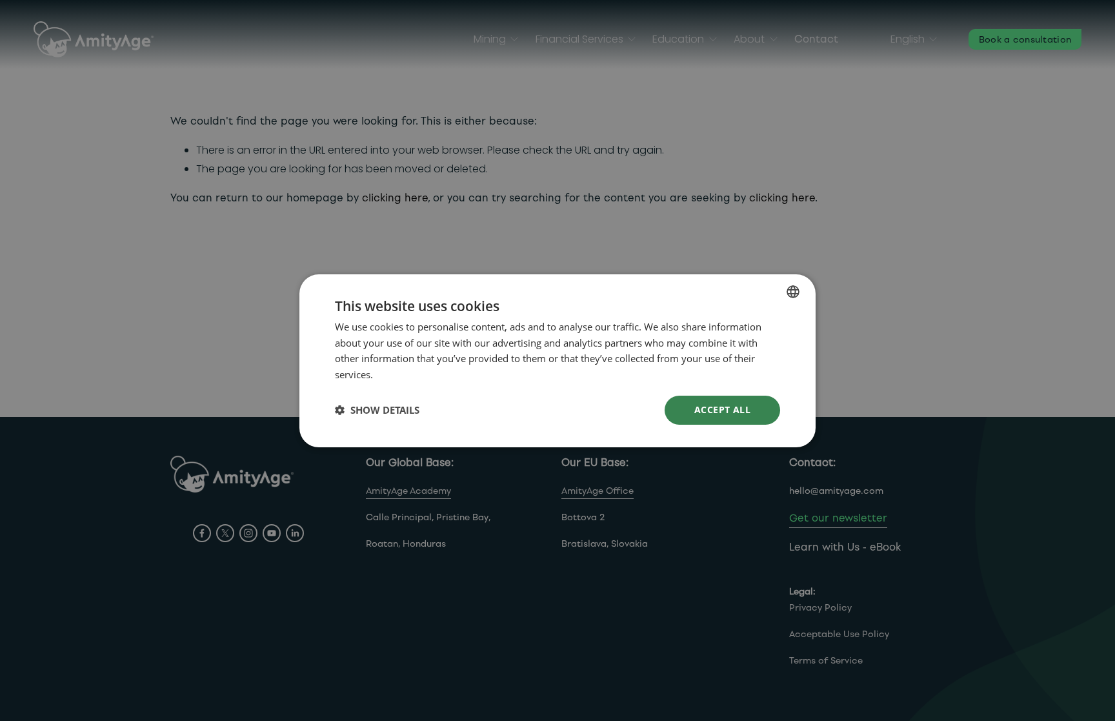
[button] (377, 410)
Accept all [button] (722, 409)
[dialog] (557, 360)
